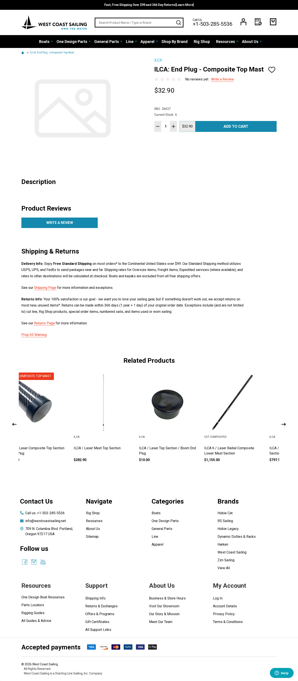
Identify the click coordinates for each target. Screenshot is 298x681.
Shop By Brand (174, 41)
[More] (52, 41)
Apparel (147, 41)
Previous (14, 424)
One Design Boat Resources (43, 597)
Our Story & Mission (164, 614)
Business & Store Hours (167, 598)
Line (130, 41)
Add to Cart (236, 126)
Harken (223, 544)
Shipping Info (95, 598)
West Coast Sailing (232, 552)
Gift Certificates (97, 622)
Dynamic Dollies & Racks (237, 537)
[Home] (23, 52)
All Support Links (98, 630)
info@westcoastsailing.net (45, 521)
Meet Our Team (160, 622)
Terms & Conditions (228, 622)
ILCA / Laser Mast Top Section (175, 448)
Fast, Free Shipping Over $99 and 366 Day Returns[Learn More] (149, 5)
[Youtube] (43, 562)
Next (283, 424)
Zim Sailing (226, 560)
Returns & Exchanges (101, 606)
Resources (225, 41)
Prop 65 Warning (34, 335)
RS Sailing (225, 521)
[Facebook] (24, 562)
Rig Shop (202, 41)
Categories (168, 501)
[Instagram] (33, 562)
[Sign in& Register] (243, 21)
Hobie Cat (225, 513)
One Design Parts (72, 41)
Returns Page (44, 323)
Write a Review (222, 79)
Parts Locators (32, 605)
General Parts (106, 41)
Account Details (225, 606)
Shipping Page (45, 288)
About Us (250, 41)
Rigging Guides (33, 613)
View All (224, 568)
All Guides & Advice (36, 621)
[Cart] (273, 21)
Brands (228, 501)
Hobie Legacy (228, 529)
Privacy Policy (224, 614)
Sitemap (92, 537)
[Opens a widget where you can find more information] (282, 673)
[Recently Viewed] (258, 21)
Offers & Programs (99, 614)
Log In (218, 598)
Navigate (99, 501)
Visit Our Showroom (164, 606)
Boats (44, 41)
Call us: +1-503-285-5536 (45, 513)
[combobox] (139, 22)
